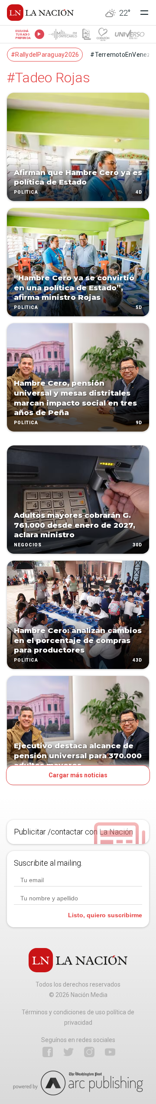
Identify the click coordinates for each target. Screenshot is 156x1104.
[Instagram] (89, 1052)
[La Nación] (40, 12)
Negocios (28, 544)
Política (26, 192)
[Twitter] (68, 1052)
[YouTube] (110, 1052)
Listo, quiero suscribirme (105, 915)
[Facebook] (48, 1052)
